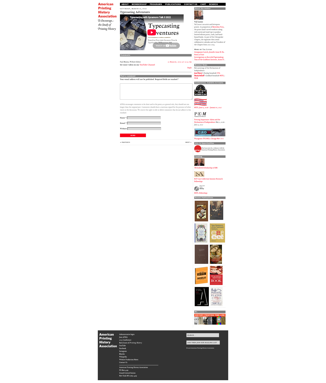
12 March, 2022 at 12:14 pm (180, 62)
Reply (189, 68)
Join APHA (123, 337)
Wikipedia (123, 357)
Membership (139, 4)
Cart (203, 4)
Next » (188, 142)
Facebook (122, 348)
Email (123, 123)
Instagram (123, 351)
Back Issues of (130, 343)
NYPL (222, 76)
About (125, 4)
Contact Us (190, 4)
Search (213, 4)
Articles (126, 7)
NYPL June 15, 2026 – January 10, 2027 (208, 108)
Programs (156, 4)
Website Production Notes (128, 360)
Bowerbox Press (218, 27)
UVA (218, 73)
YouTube (122, 346)
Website (123, 129)
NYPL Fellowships (200, 193)
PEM (196, 78)
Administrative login (126, 334)
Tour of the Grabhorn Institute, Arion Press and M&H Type (216, 60)
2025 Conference (125, 340)
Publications (173, 4)
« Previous (125, 142)
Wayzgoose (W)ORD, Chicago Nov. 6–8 (208, 139)
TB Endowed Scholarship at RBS (206, 168)
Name (123, 118)
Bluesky (122, 354)
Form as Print (199, 55)
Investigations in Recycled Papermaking (208, 57)
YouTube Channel (147, 65)
